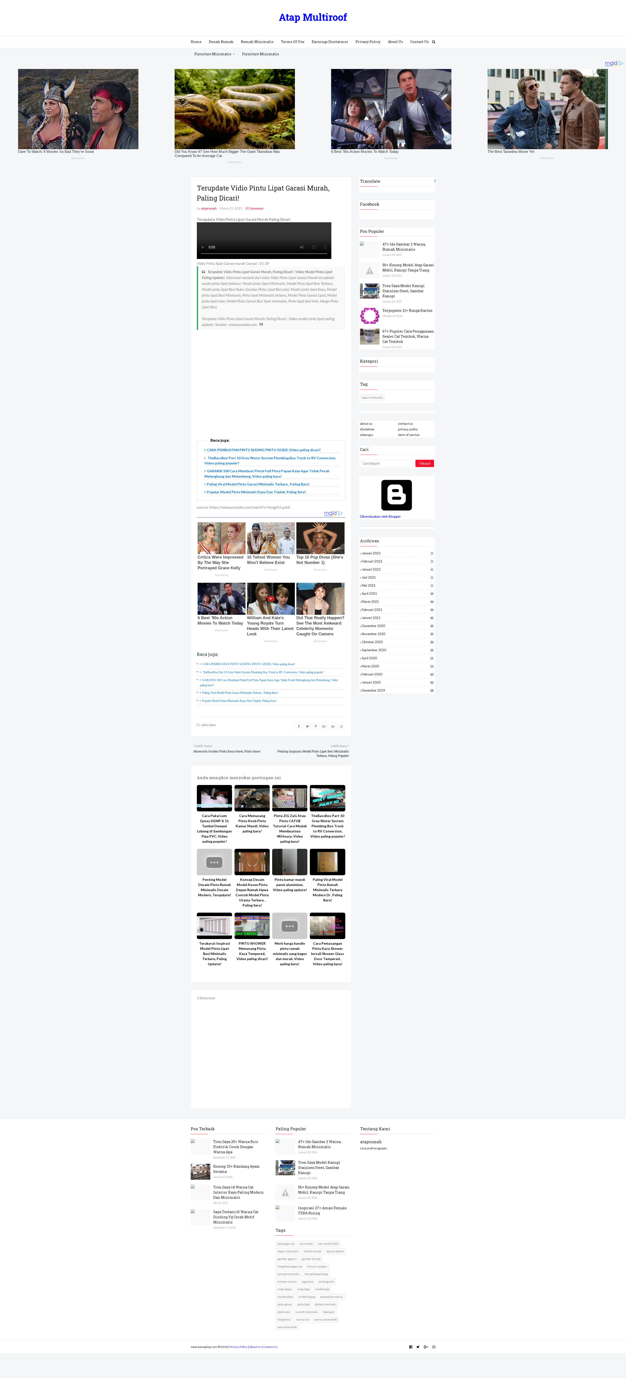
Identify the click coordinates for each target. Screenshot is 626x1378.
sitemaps (366, 435)
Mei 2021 (397, 585)
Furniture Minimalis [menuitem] (212, 54)
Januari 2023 (397, 553)
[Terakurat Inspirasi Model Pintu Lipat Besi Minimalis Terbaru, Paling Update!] (214, 926)
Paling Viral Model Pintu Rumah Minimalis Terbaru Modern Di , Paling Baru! (328, 889)
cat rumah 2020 (328, 1243)
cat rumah (306, 1243)
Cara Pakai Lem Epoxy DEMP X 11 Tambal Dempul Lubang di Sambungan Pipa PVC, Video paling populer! (214, 828)
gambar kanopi (311, 1259)
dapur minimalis (372, 397)
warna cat (302, 1319)
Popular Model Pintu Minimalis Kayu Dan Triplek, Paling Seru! (256, 492)
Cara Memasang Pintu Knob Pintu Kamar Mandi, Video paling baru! (252, 823)
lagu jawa (307, 1281)
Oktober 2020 (397, 642)
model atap (322, 1289)
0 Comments (254, 208)
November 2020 (397, 634)
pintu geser (285, 1304)
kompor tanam (287, 1281)
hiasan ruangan (317, 1266)
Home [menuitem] (196, 41)
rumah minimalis (307, 1312)
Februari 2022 (397, 561)
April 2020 (397, 658)
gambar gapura (287, 1259)
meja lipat (303, 1289)
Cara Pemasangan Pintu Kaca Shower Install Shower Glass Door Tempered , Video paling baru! (327, 953)
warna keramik (287, 1327)
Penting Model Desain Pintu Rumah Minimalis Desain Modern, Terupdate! (214, 887)
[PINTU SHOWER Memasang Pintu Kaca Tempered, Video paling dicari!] (252, 926)
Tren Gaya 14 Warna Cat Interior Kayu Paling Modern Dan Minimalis (238, 1192)
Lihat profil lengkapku (373, 1148)
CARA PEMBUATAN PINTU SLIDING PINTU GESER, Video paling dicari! (264, 450)
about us (366, 424)
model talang (306, 1297)
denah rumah (312, 1251)
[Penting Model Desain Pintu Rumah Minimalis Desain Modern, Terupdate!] (214, 862)
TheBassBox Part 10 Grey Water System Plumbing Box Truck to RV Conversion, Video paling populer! (263, 672)
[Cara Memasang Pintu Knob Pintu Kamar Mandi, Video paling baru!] (252, 798)
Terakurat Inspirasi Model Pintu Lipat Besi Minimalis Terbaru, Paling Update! (214, 953)
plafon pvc (284, 1312)
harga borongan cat (290, 1266)
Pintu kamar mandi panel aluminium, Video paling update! (290, 884)
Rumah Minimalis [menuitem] (257, 41)
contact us (405, 424)
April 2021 (397, 593)
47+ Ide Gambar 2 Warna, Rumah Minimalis (404, 247)
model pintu (285, 1297)
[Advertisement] (271, 392)
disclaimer (367, 429)
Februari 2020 (397, 674)
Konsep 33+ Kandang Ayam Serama (236, 1169)
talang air (329, 1312)
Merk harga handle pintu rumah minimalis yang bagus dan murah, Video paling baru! (290, 953)
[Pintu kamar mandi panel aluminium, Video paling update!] (289, 862)
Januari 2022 (397, 569)
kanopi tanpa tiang (316, 1274)
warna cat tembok (325, 1319)
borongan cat (286, 1243)
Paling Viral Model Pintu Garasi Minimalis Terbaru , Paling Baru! (258, 484)
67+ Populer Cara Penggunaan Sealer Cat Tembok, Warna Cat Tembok (408, 336)
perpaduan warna (331, 1297)
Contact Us (270, 1347)
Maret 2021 (397, 602)
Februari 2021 (397, 610)
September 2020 (397, 650)
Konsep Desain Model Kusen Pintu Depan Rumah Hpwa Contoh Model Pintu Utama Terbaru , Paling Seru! (252, 892)
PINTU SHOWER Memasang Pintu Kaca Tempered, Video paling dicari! (252, 951)
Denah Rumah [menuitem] (221, 41)
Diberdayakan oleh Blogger (380, 516)
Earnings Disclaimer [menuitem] (330, 41)
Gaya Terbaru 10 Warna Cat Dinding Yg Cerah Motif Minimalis (235, 1217)
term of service (408, 435)
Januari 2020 (397, 682)
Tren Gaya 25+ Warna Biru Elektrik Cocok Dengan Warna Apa (235, 1146)
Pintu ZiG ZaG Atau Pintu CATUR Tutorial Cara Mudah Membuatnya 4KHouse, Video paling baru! (290, 828)
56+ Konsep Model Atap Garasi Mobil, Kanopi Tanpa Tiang (408, 267)
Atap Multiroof (313, 17)
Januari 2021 (397, 618)
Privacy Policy (238, 1347)
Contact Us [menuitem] (419, 41)
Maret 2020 (397, 666)
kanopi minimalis (289, 1274)
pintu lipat (209, 725)
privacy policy (408, 429)
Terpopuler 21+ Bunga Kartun (407, 310)
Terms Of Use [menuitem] (292, 41)
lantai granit (326, 1281)
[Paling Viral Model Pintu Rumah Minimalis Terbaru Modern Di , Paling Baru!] (327, 862)
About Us (255, 1347)
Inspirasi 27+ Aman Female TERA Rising (322, 1210)
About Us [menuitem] (395, 41)
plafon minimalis (325, 1304)
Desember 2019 (397, 690)
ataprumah (208, 208)
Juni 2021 (397, 577)
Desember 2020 (397, 626)
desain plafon (335, 1251)
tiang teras (284, 1319)
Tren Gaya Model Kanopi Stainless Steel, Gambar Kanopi (403, 290)
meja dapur (285, 1289)
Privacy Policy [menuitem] (368, 41)
